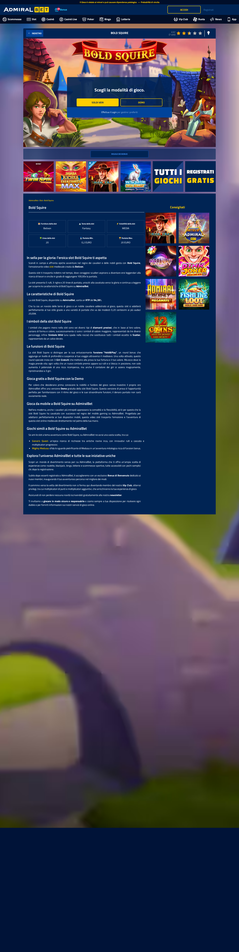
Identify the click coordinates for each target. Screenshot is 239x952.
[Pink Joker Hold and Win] (194, 261)
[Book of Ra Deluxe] (161, 228)
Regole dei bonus (119, 153)
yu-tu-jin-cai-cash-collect (134, 163)
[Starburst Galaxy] (161, 261)
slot (52, 266)
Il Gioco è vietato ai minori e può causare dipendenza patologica (108, 2)
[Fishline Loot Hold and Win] (194, 294)
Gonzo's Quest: (40, 441)
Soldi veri (98, 102)
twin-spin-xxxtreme (33, 163)
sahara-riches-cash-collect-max (70, 165)
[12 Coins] (161, 327)
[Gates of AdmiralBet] (194, 228)
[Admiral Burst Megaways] (161, 294)
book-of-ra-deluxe (97, 163)
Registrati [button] (208, 10)
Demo (141, 102)
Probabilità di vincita (150, 2)
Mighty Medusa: (40, 448)
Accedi (184, 10)
